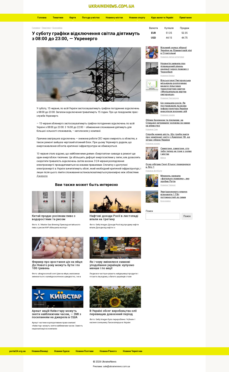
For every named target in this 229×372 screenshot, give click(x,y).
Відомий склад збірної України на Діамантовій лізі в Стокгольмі (176, 50)
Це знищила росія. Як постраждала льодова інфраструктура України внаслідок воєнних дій (174, 107)
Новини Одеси (61, 351)
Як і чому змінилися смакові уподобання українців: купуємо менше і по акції (112, 265)
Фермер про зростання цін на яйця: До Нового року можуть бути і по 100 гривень (57, 265)
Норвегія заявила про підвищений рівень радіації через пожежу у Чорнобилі (174, 67)
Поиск (149, 211)
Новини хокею (167, 115)
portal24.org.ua (17, 351)
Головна (41, 17)
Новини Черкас (168, 185)
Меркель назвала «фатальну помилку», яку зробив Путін (174, 178)
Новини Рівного (108, 351)
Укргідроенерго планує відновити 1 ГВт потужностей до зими (173, 194)
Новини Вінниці (40, 351)
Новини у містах (114, 17)
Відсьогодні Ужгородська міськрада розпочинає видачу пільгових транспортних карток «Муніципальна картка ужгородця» (175, 87)
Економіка (165, 201)
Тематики (58, 17)
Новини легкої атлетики (172, 57)
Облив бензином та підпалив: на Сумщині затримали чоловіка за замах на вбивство (168, 123)
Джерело (42, 176)
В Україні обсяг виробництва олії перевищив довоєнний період (113, 312)
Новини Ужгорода (169, 98)
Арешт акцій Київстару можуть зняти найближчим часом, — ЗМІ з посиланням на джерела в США (56, 314)
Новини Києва (167, 75)
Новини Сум (152, 129)
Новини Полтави (84, 351)
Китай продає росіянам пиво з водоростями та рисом (53, 217)
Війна (163, 157)
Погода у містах (91, 17)
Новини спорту (137, 17)
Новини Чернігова (132, 351)
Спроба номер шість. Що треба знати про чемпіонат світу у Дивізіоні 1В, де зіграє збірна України (168, 137)
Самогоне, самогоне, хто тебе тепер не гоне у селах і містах (176, 151)
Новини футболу (154, 170)
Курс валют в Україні (162, 17)
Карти (72, 17)
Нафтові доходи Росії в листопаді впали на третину (114, 217)
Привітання (185, 17)
